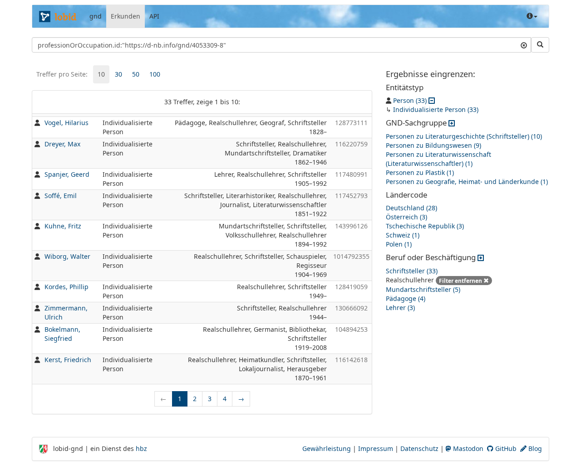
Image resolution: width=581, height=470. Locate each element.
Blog (534, 448)
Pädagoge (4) (405, 298)
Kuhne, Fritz (62, 226)
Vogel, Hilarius (66, 122)
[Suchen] (540, 45)
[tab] (101, 74)
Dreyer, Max (62, 144)
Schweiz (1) (402, 235)
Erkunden (125, 16)
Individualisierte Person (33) (435, 109)
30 (118, 74)
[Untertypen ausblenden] (431, 100)
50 (135, 74)
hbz (141, 448)
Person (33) (410, 100)
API (154, 16)
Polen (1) (399, 244)
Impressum (375, 448)
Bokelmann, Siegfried (62, 334)
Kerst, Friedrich (67, 359)
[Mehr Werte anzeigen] (451, 122)
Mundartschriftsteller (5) (423, 289)
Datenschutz (419, 448)
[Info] (532, 16)
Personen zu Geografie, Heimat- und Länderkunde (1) (467, 181)
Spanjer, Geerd (66, 174)
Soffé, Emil (60, 195)
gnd (95, 16)
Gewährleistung (326, 448)
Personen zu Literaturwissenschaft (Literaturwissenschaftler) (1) (438, 159)
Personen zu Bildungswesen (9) (433, 145)
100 (154, 74)
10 (101, 74)
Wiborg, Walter (67, 256)
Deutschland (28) (411, 208)
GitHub (505, 448)
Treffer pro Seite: (62, 74)
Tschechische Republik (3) (425, 226)
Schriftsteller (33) (412, 270)
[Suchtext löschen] (524, 45)
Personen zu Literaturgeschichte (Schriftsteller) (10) (464, 136)
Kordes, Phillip (66, 286)
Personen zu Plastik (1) (420, 172)
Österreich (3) (406, 217)
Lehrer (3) (400, 307)
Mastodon (467, 448)
